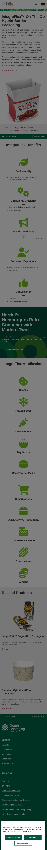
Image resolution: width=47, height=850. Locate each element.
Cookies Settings (23, 843)
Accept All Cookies (13, 837)
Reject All (32, 837)
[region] (23, 835)
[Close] (42, 824)
